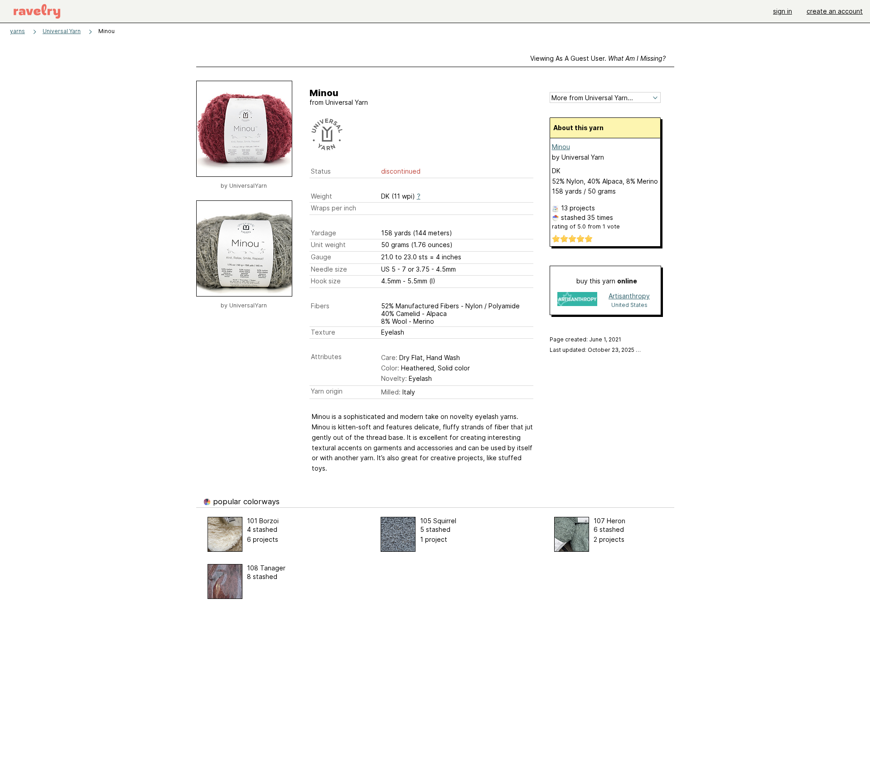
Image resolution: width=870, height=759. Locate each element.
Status (321, 171)
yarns (17, 31)
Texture (323, 332)
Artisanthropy (629, 296)
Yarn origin (327, 391)
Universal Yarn (62, 31)
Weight (321, 196)
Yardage (323, 233)
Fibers (320, 306)
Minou (561, 147)
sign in (782, 11)
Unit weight (328, 244)
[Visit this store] (577, 300)
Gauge (321, 257)
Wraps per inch (333, 208)
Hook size (326, 281)
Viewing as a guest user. (598, 58)
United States (629, 305)
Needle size (329, 269)
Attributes (326, 356)
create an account (835, 11)
